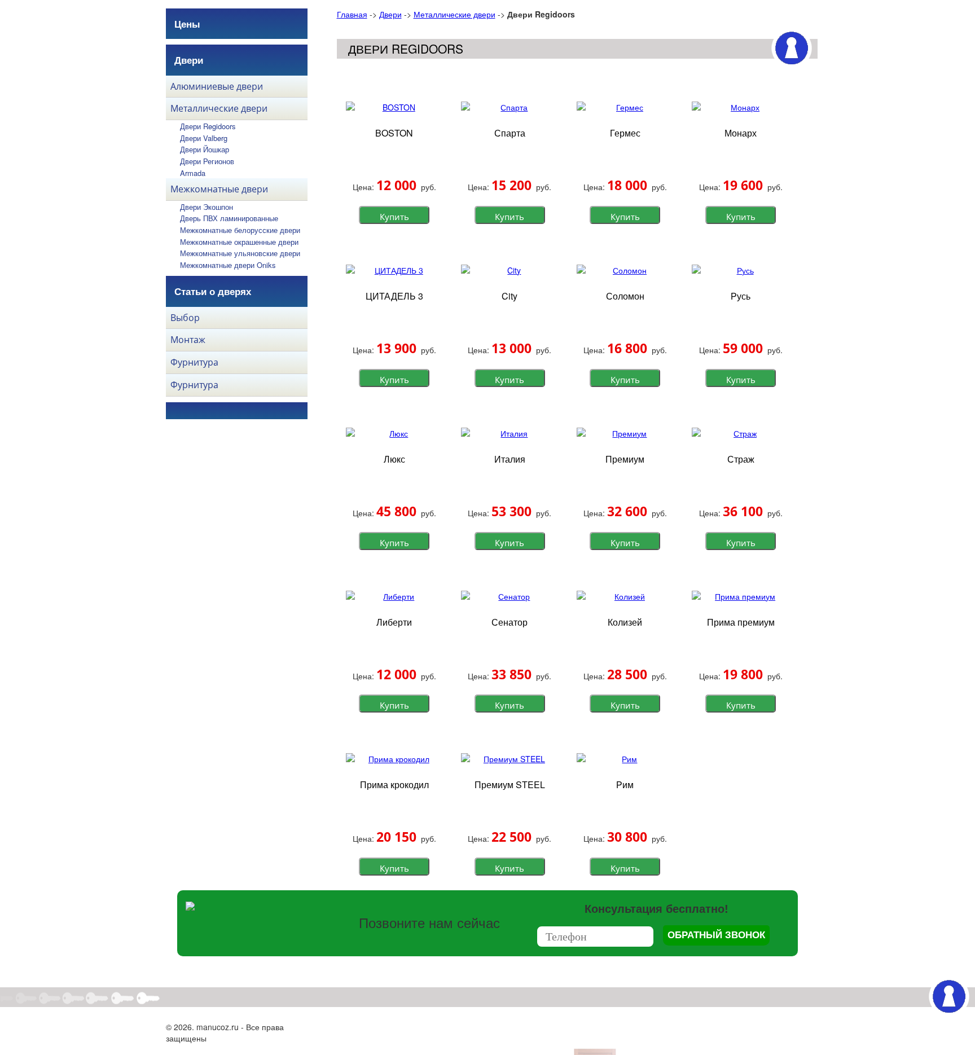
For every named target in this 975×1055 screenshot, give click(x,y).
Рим (625, 784)
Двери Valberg (203, 138)
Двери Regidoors (208, 126)
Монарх (740, 132)
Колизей (625, 622)
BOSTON (394, 132)
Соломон (625, 295)
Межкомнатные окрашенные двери (239, 241)
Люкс (394, 458)
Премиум (624, 458)
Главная (352, 14)
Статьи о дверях (212, 291)
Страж (740, 458)
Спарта (509, 132)
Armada (192, 173)
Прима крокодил (394, 784)
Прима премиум (741, 622)
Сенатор (509, 622)
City (509, 295)
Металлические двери (454, 14)
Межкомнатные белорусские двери (240, 230)
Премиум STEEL (510, 784)
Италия (509, 458)
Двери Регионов (207, 161)
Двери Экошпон (206, 206)
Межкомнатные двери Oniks (228, 265)
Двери (390, 14)
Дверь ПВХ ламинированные (229, 218)
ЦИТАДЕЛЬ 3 (394, 295)
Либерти (394, 622)
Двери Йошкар (204, 149)
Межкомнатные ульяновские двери (240, 253)
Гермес (625, 132)
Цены (187, 23)
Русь (740, 295)
